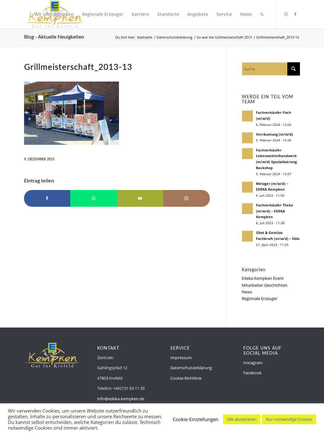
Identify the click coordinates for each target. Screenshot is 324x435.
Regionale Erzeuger (259, 298)
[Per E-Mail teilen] (140, 198)
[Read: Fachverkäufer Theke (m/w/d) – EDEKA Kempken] (247, 208)
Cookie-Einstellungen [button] (195, 419)
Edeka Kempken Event (263, 278)
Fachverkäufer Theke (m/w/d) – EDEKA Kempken (274, 211)
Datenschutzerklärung (191, 368)
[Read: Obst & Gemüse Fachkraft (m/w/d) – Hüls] (247, 236)
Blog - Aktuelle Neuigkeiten (54, 37)
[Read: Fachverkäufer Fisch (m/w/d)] (247, 116)
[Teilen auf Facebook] (47, 198)
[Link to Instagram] (186, 198)
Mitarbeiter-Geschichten (264, 285)
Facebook (252, 373)
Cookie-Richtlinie (186, 378)
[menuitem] (54, 14)
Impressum (181, 357)
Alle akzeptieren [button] (242, 419)
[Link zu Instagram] (285, 14)
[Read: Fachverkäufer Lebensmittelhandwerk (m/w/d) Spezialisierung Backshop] (247, 153)
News (247, 292)
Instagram (253, 362)
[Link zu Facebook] (295, 14)
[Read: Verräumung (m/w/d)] (247, 138)
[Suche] (262, 14)
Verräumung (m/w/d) (274, 134)
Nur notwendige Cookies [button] (289, 419)
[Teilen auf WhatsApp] (93, 198)
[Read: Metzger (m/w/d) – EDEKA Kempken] (247, 187)
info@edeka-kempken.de (120, 398)
